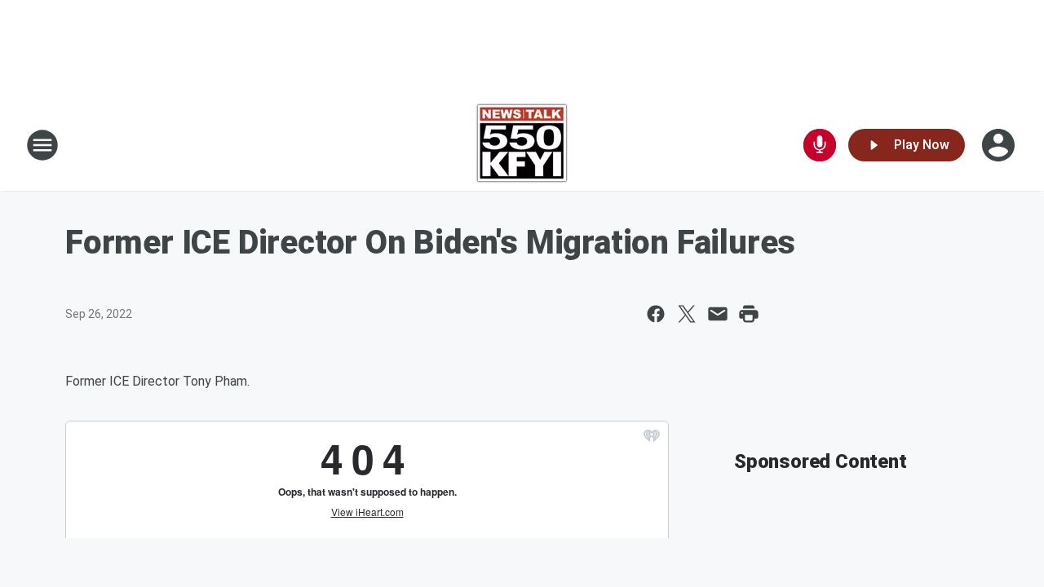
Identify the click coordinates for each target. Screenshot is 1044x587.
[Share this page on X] (686, 313)
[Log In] (1000, 145)
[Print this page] (748, 313)
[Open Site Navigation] (42, 145)
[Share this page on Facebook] (655, 313)
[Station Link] (522, 145)
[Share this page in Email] (717, 313)
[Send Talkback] (819, 145)
